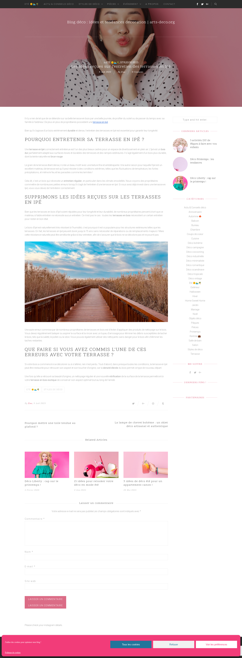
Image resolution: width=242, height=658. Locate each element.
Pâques (195, 323)
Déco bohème (195, 243)
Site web (30, 581)
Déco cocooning (195, 252)
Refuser (173, 644)
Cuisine (195, 238)
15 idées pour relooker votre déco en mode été (93, 483)
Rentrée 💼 (195, 336)
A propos (152, 4)
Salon (195, 345)
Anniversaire (195, 212)
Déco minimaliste (195, 260)
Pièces (111, 4)
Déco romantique (195, 265)
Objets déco (195, 318)
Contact (169, 4)
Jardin (195, 305)
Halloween (195, 291)
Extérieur (195, 287)
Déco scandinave (195, 269)
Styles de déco (89, 4)
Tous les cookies (131, 644)
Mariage (195, 309)
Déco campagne (195, 247)
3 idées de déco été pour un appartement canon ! (142, 483)
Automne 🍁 (195, 216)
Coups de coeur (195, 234)
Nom (29, 552)
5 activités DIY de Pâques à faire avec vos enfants (203, 144)
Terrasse (195, 354)
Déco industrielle (195, 256)
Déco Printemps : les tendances (202, 161)
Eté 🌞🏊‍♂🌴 (32, 4)
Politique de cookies (13, 652)
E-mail (30, 566)
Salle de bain (195, 340)
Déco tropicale (195, 274)
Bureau (195, 225)
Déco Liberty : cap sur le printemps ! (41, 483)
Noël (195, 314)
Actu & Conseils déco (59, 4)
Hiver (195, 296)
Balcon (195, 220)
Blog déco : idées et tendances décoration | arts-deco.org (121, 22)
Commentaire (35, 519)
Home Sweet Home (195, 300)
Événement (130, 4)
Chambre (195, 229)
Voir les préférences (216, 644)
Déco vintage (195, 278)
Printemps (195, 331)
